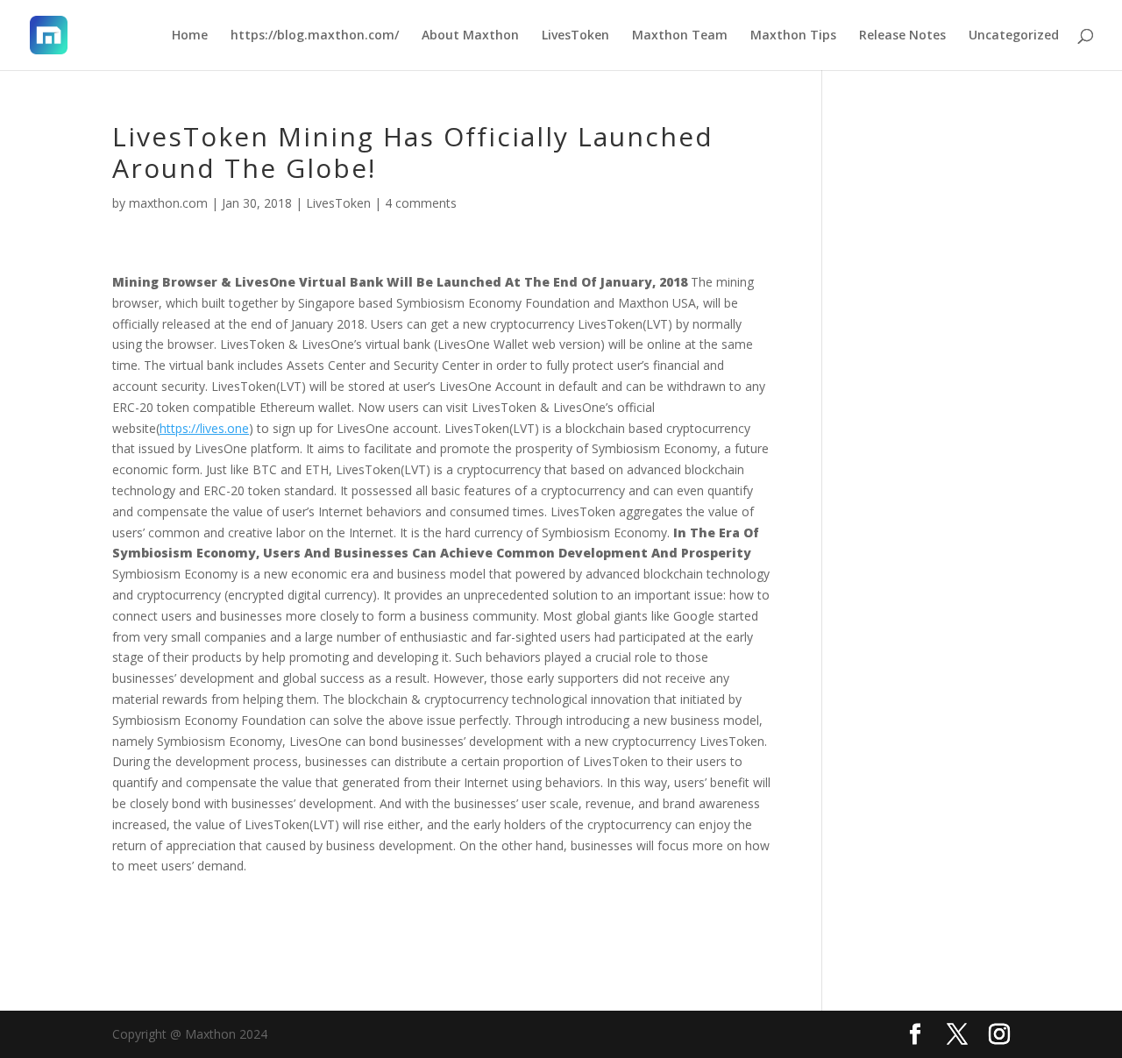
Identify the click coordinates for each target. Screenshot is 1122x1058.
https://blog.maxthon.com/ (315, 36)
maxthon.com (168, 203)
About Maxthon (470, 36)
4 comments (421, 203)
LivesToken (575, 36)
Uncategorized (1014, 36)
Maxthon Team (680, 36)
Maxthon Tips (793, 36)
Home (190, 36)
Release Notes (902, 36)
